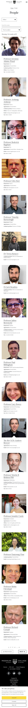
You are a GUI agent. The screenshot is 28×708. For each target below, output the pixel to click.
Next (21, 651)
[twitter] (14, 673)
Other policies (14, 686)
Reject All (14, 705)
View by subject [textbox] (6, 30)
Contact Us (14, 678)
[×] (26, 2)
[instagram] (19, 673)
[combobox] (9, 19)
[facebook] (9, 673)
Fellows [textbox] (4, 19)
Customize (14, 701)
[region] (14, 697)
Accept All (14, 697)
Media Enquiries (14, 680)
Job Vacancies (14, 682)
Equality (14, 684)
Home (12, 8)
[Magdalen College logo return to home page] (14, 2)
